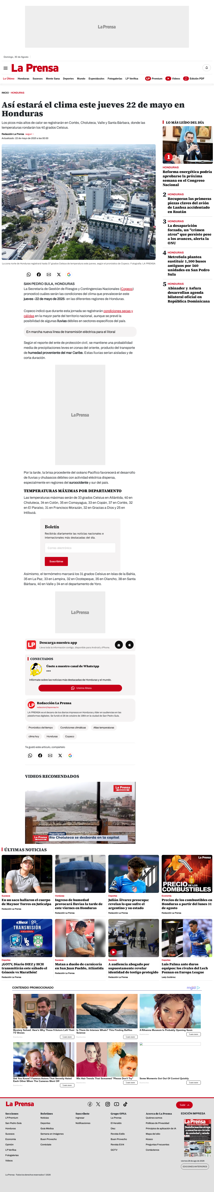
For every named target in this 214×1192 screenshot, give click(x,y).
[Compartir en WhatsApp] (28, 274)
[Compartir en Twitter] (59, 274)
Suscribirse (56, 561)
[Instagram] (107, 1103)
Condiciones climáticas (73, 727)
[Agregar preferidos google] (69, 274)
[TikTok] (125, 1103)
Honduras (52, 736)
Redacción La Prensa (18, 134)
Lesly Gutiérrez (169, 977)
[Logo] (26, 68)
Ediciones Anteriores (195, 1166)
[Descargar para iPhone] (130, 645)
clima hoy (34, 736)
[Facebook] (89, 1103)
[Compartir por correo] (48, 274)
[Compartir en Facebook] (38, 274)
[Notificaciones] (206, 67)
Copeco (127, 289)
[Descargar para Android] (119, 645)
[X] (98, 1104)
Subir (182, 1104)
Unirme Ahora (83, 688)
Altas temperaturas (103, 727)
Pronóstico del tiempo (41, 727)
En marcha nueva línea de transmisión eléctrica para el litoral (70, 332)
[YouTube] (116, 1103)
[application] (80, 813)
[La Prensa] (20, 1103)
